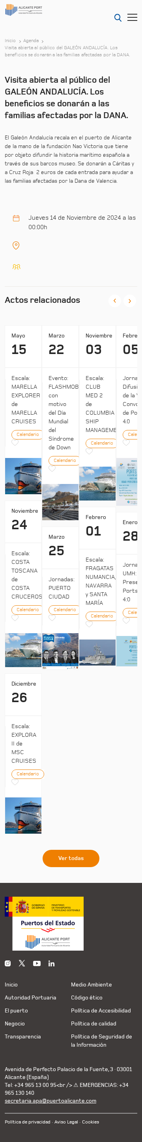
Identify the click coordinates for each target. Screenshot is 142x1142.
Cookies (90, 1122)
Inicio (10, 41)
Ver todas (71, 858)
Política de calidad (93, 1024)
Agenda (31, 41)
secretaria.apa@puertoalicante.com (50, 1101)
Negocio (15, 1024)
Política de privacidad (27, 1122)
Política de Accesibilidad (101, 1011)
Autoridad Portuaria (30, 998)
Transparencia (23, 1037)
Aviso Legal (66, 1122)
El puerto (16, 1011)
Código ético (87, 998)
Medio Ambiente (91, 985)
